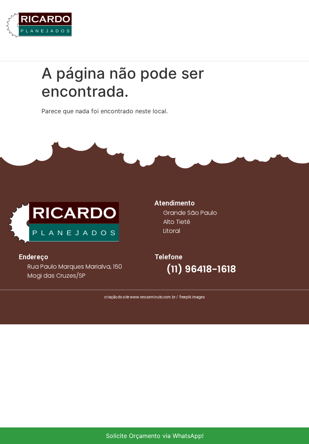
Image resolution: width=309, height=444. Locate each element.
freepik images (192, 297)
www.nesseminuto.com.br (153, 297)
